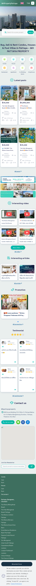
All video (17, 251)
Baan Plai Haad (5, 532)
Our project (4, 494)
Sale (2, 480)
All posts (17, 171)
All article (17, 283)
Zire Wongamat (6, 540)
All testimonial (17, 396)
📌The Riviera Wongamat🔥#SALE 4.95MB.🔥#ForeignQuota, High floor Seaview (26, 107)
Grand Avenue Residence (8, 530)
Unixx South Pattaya (7, 543)
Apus (2, 527)
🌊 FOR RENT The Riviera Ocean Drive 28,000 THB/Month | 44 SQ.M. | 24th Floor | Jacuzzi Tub (8, 149)
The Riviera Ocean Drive (8, 525)
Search (31, 32)
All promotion (17, 324)
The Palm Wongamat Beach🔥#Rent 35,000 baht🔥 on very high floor (26, 149)
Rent (2, 482)
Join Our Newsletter (7, 462)
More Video (16, 248)
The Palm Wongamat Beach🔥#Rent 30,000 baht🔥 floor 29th (8, 107)
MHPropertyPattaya (9, 3)
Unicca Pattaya (5, 555)
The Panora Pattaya (7, 558)
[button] (33, 18)
